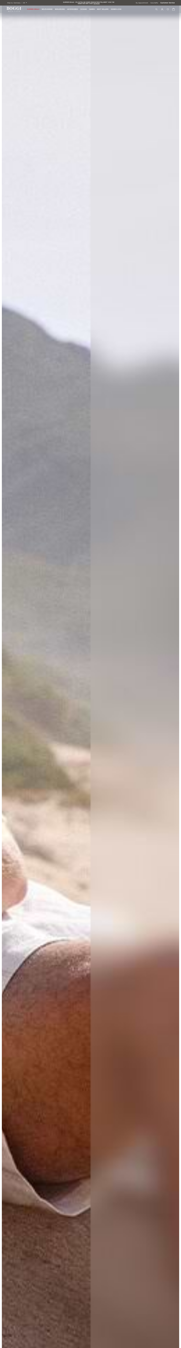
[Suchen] (156, 9)
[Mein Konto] (162, 9)
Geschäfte (154, 3)
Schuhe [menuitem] (83, 9)
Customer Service (167, 3)
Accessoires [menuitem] (72, 9)
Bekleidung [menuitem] (60, 9)
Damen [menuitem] (92, 9)
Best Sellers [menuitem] (102, 9)
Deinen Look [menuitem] (116, 9)
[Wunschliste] (167, 9)
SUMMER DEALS (33, 9)
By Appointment (142, 3)
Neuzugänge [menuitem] (47, 9)
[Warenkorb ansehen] (173, 9)
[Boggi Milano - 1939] (13, 9)
